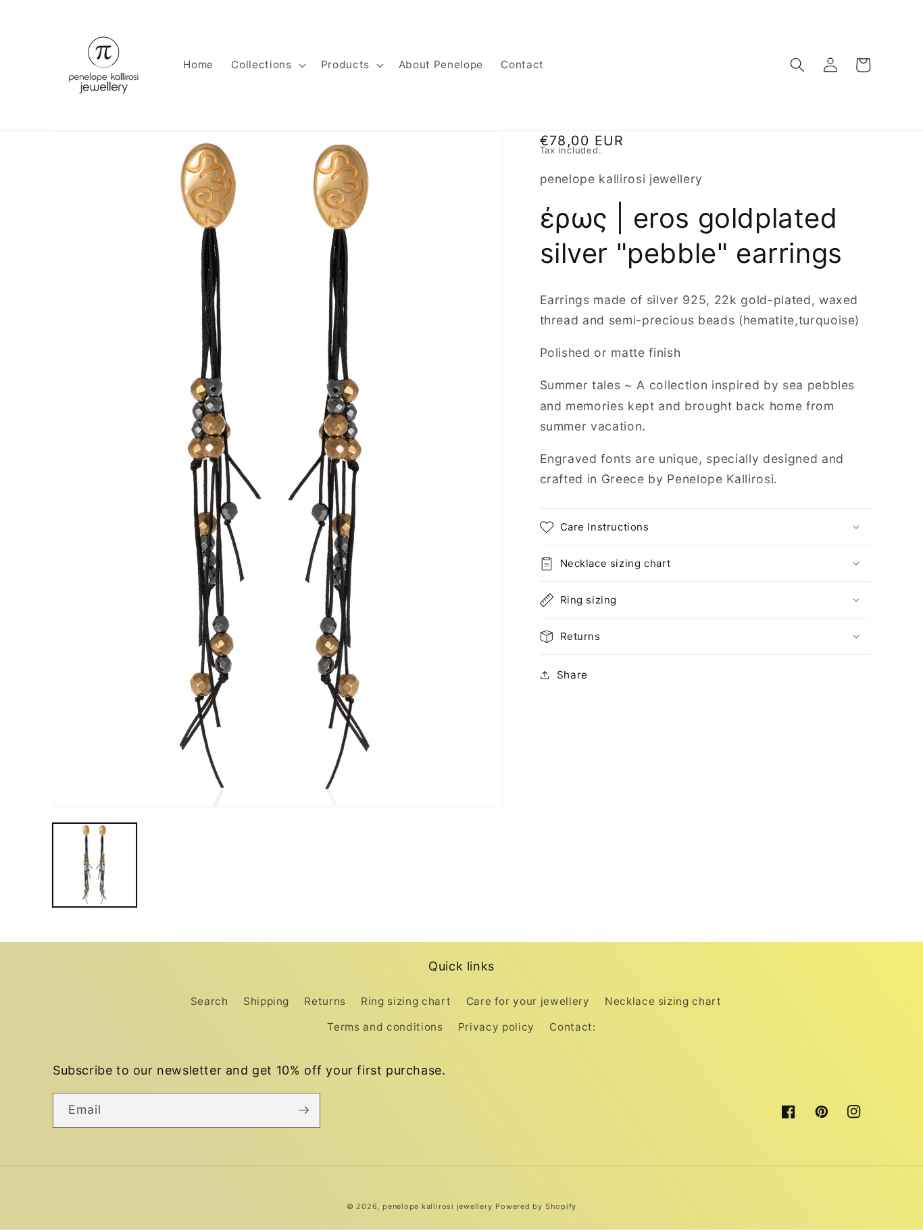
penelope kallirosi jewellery (437, 1206)
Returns (325, 1001)
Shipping (266, 1001)
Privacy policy (496, 1026)
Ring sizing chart (406, 1001)
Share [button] (572, 674)
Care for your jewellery (528, 1001)
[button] (266, 64)
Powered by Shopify (535, 1206)
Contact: (572, 1026)
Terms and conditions (385, 1026)
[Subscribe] (303, 1110)
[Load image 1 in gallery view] (94, 865)
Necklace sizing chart (663, 1001)
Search (209, 1001)
